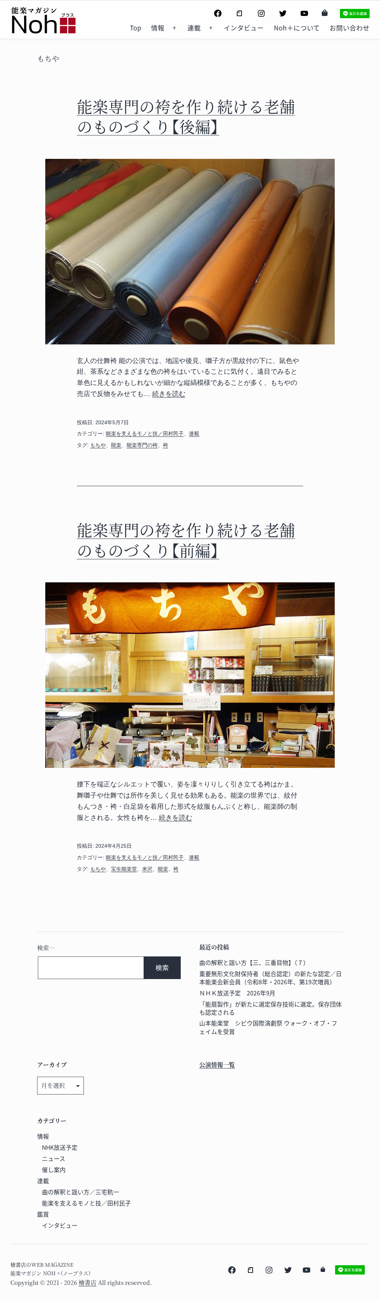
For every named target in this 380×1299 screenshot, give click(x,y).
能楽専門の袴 (142, 445)
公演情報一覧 (217, 1064)
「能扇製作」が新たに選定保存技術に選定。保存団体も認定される (270, 1008)
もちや (98, 445)
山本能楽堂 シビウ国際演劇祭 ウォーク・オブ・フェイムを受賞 (268, 1027)
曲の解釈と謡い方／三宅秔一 (80, 1192)
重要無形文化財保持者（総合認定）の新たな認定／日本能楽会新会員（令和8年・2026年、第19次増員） (270, 977)
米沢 (147, 869)
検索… (46, 947)
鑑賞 (43, 1214)
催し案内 (54, 1169)
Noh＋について (297, 27)
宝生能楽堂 (124, 869)
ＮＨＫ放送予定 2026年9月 (237, 993)
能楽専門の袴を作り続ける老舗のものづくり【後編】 (186, 116)
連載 (194, 27)
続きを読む (169, 393)
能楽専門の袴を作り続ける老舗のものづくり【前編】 (186, 539)
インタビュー (244, 27)
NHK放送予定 (60, 1147)
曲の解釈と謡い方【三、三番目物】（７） (254, 962)
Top (135, 27)
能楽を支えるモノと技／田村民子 (145, 433)
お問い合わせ (350, 27)
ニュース (53, 1158)
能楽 (116, 445)
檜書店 (87, 1282)
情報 (157, 27)
